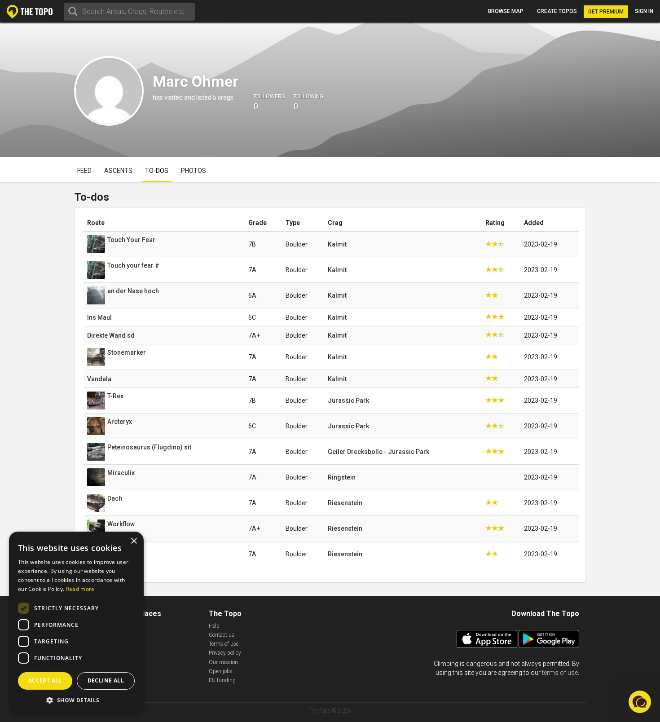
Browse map (506, 11)
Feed (84, 170)
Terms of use (223, 644)
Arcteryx (119, 421)
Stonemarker (126, 352)
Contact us (221, 635)
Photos (193, 170)
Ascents (118, 170)
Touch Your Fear (131, 239)
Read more (80, 589)
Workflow (121, 524)
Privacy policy (225, 653)
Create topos (557, 11)
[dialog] (76, 622)
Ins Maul (99, 317)
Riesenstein (345, 502)
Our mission (223, 662)
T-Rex (115, 396)
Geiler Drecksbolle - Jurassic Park (378, 451)
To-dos (156, 170)
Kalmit (337, 244)
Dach (114, 498)
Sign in (644, 11)
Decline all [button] (106, 680)
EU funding (222, 680)
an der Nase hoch (133, 291)
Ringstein (342, 477)
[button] (76, 700)
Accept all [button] (45, 680)
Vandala (99, 379)
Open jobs (221, 671)
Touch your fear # (133, 265)
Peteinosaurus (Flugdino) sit (149, 447)
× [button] (133, 541)
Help (214, 626)
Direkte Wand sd (111, 335)
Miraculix (121, 472)
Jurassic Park (348, 400)
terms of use (560, 672)
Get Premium (606, 12)
